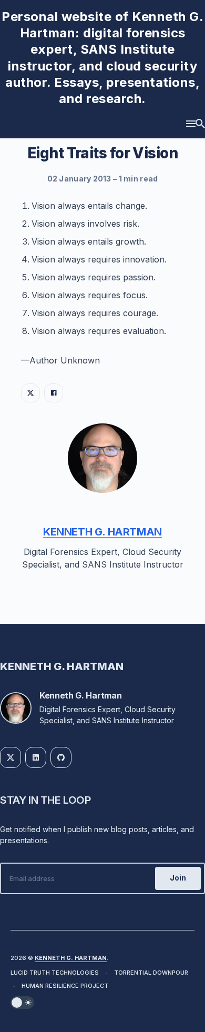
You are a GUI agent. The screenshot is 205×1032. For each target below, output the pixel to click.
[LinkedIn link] (35, 757)
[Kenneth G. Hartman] (102, 458)
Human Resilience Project (65, 985)
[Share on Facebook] (53, 392)
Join (178, 877)
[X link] (10, 757)
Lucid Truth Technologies (55, 972)
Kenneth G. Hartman (102, 531)
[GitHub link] (60, 757)
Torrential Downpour (151, 972)
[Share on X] (30, 392)
